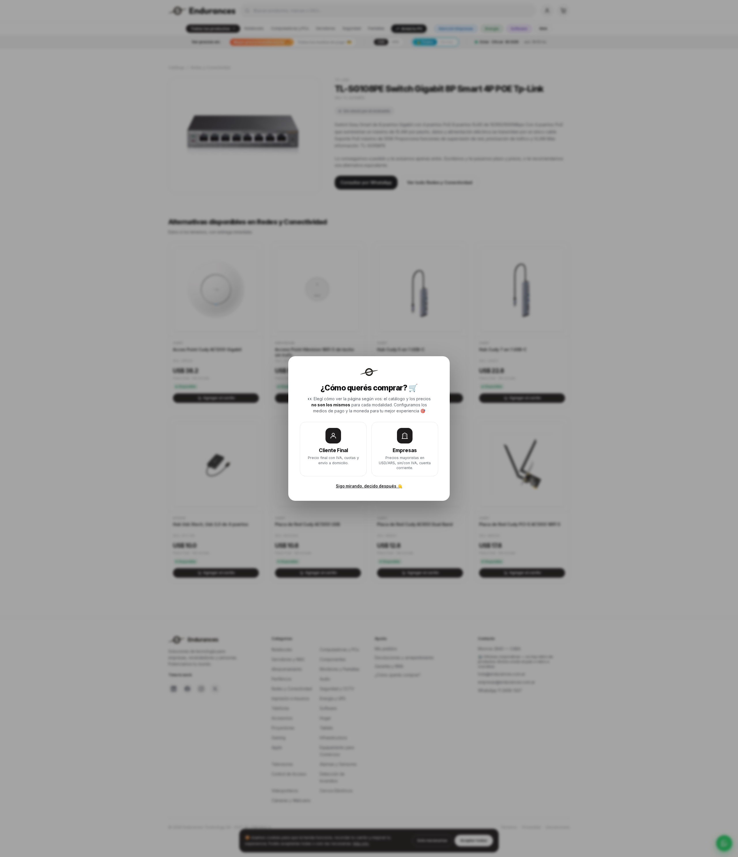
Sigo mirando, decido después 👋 (369, 486)
